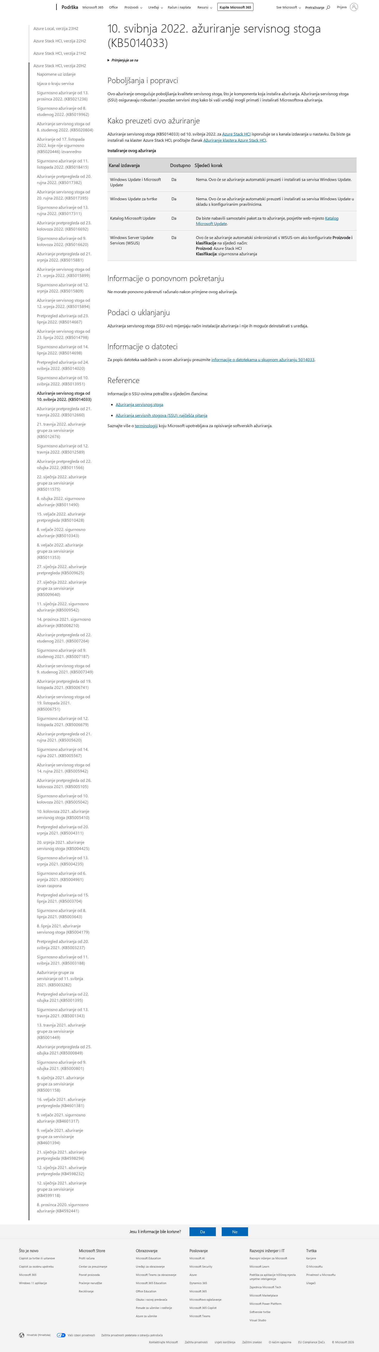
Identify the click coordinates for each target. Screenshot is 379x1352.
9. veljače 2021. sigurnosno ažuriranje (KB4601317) (61, 1118)
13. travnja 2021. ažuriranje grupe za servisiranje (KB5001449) (61, 1031)
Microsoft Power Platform (265, 1304)
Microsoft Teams (200, 1316)
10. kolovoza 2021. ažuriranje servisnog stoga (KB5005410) (63, 814)
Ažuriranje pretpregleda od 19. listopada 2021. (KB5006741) (64, 684)
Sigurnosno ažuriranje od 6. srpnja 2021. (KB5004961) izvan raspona (61, 879)
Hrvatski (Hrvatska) (39, 1335)
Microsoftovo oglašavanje (205, 1299)
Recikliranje (86, 1291)
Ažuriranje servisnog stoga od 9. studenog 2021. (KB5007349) (65, 668)
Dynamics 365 (198, 1283)
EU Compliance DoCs (311, 1342)
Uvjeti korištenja (225, 1342)
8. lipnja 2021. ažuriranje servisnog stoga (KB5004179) (63, 929)
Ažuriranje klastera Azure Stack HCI (234, 140)
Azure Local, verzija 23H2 (56, 28)
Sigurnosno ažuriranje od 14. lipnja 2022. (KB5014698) (62, 349)
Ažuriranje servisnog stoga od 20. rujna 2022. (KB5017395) (63, 195)
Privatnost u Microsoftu (320, 1275)
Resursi (202, 7)
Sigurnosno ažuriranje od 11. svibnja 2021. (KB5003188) (62, 960)
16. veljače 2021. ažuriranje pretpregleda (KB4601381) (61, 1102)
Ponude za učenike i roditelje (154, 1308)
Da (202, 1231)
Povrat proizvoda (89, 1275)
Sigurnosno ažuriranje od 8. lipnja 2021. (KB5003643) (61, 913)
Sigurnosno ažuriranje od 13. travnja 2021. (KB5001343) (62, 1012)
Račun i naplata (179, 7)
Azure (193, 1275)
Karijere (311, 1258)
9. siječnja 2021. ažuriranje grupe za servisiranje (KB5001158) (60, 1084)
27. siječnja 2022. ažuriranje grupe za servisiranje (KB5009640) (61, 588)
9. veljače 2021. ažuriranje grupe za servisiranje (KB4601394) (60, 1136)
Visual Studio (258, 1320)
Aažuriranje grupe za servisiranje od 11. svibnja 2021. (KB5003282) (60, 978)
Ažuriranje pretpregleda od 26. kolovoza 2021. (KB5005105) (64, 783)
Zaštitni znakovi (252, 1342)
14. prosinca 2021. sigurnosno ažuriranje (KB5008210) (64, 622)
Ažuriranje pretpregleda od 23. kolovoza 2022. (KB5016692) (64, 226)
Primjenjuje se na (124, 60)
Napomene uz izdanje (56, 74)
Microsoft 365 (93, 7)
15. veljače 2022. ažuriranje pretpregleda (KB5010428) (61, 517)
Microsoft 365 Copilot (203, 1308)
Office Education (146, 1291)
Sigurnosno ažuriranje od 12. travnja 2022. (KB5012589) (62, 449)
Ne (234, 1231)
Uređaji (153, 7)
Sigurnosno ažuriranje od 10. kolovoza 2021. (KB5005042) (62, 799)
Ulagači (311, 1283)
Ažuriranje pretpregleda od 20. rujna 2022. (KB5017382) (64, 179)
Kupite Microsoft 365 (235, 7)
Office (113, 7)
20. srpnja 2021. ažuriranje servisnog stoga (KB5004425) (63, 845)
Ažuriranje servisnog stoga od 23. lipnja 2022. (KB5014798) (63, 334)
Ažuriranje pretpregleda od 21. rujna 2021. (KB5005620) (64, 737)
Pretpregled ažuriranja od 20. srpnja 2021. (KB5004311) (63, 830)
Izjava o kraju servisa (55, 83)
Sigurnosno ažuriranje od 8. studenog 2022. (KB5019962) (63, 111)
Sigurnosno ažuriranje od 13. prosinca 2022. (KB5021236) (62, 95)
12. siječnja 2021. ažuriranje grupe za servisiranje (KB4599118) (61, 1189)
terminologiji (146, 425)
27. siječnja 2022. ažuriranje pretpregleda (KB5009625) (61, 569)
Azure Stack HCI (236, 134)
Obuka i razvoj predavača (151, 1299)
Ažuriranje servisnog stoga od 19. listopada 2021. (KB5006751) (63, 703)
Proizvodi (131, 7)
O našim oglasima (280, 1342)
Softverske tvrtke (260, 1312)
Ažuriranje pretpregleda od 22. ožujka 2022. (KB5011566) (64, 464)
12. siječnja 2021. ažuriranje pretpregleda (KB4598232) (61, 1170)
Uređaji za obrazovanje (150, 1266)
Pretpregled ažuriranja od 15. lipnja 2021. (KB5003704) (63, 898)
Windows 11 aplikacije (33, 1283)
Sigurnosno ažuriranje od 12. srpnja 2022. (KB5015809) (62, 287)
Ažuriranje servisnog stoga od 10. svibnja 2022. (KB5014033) (64, 396)
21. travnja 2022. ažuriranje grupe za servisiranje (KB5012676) (61, 430)
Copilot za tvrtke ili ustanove (37, 1258)
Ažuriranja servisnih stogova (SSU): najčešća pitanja (161, 415)
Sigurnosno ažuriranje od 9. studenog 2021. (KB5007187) (63, 653)
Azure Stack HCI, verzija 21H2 (60, 53)
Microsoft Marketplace (264, 1295)
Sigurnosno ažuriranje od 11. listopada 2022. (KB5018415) (63, 164)
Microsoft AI (197, 1258)
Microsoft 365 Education (151, 1283)
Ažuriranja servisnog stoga (139, 404)
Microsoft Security (201, 1266)
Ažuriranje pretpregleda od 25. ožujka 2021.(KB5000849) (64, 1049)
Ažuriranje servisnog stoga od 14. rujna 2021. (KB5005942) (63, 768)
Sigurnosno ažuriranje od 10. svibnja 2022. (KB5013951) (62, 380)
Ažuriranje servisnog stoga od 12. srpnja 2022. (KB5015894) (63, 303)
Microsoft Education (148, 1258)
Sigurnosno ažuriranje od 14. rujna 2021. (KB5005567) (62, 752)
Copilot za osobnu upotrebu (36, 1266)
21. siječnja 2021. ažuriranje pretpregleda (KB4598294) (61, 1155)
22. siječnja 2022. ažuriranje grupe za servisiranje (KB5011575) (61, 483)
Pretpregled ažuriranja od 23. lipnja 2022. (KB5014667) (63, 318)
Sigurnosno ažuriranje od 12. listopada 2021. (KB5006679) (63, 721)
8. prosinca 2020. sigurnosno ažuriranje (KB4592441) (62, 1207)
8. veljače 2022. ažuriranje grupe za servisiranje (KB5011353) (60, 551)
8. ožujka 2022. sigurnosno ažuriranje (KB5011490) (61, 501)
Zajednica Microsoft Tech (265, 1287)
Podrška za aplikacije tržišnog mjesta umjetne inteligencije (273, 1277)
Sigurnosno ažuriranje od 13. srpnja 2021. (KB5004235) (62, 860)
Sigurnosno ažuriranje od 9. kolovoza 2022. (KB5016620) (62, 241)
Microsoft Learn (259, 1266)
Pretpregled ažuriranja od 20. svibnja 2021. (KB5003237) (63, 944)
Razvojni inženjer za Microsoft (268, 1258)
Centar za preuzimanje (93, 1266)
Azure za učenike (146, 1316)
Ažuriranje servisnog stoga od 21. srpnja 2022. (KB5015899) (63, 272)
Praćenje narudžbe (90, 1283)
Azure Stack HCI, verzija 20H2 (60, 65)
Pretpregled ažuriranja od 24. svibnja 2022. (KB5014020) (63, 365)
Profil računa (87, 1258)
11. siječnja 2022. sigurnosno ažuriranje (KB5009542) (63, 607)
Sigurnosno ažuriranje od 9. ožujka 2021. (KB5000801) (61, 1065)
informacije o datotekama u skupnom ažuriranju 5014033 (263, 359)
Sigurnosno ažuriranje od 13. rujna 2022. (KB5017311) (62, 210)
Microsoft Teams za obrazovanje (156, 1275)
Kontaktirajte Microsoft (163, 1342)
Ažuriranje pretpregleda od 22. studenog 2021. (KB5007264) (64, 637)
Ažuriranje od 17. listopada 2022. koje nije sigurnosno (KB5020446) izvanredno (61, 145)
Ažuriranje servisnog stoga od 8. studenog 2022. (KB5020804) (65, 126)
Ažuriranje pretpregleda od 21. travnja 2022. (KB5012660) (64, 411)
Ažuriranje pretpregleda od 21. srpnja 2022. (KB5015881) (64, 257)
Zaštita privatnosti (196, 1342)
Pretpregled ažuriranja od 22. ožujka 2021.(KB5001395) (63, 997)
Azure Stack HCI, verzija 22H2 (60, 40)
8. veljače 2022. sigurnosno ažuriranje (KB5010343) (61, 532)
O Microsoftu (314, 1266)
